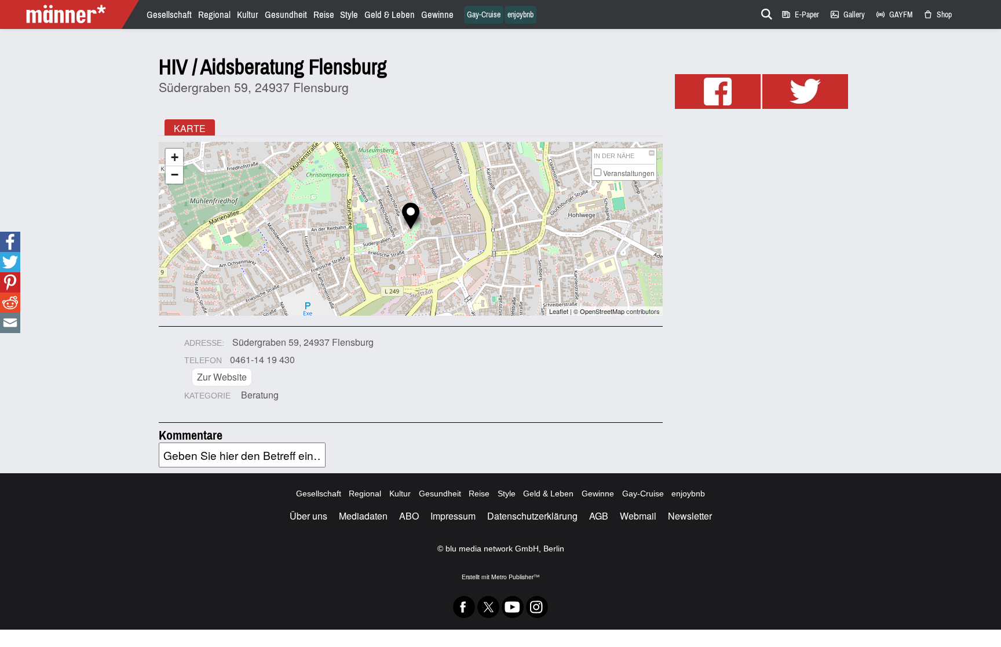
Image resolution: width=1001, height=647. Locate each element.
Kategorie (207, 395)
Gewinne (437, 15)
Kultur (247, 15)
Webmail (638, 515)
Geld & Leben (389, 15)
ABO (409, 515)
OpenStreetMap (602, 311)
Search (764, 12)
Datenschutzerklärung (532, 515)
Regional (214, 15)
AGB (598, 515)
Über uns (308, 515)
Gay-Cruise (483, 15)
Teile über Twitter (10, 262)
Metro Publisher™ (515, 576)
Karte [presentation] (190, 128)
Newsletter (690, 515)
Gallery (847, 14)
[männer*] (71, 14)
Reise (323, 15)
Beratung (260, 394)
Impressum (453, 515)
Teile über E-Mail (10, 323)
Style (349, 15)
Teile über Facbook (10, 242)
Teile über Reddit (9, 303)
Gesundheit (286, 15)
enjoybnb (520, 15)
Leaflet (558, 311)
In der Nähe (614, 155)
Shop (937, 14)
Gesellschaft (169, 15)
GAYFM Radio (894, 14)
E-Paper (800, 14)
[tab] (190, 127)
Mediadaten (363, 515)
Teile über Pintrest (9, 282)
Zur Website (222, 376)
